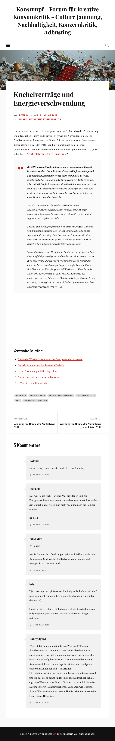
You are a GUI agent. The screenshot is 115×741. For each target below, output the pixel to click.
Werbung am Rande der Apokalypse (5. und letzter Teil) (80, 425)
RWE (18, 400)
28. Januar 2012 (41, 525)
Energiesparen (37, 396)
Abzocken (21, 396)
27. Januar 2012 (47, 115)
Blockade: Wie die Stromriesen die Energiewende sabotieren (50, 359)
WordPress (46, 734)
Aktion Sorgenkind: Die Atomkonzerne (39, 377)
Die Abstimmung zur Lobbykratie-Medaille (41, 365)
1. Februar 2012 (41, 625)
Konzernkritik (52, 119)
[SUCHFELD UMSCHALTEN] (107, 45)
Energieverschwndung (61, 396)
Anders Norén (87, 734)
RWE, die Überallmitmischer (33, 383)
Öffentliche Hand (86, 396)
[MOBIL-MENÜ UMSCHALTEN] (8, 45)
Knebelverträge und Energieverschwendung (49, 98)
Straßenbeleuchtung (35, 400)
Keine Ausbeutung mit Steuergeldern (37, 371)
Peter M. (24, 115)
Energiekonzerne (31, 119)
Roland (34, 461)
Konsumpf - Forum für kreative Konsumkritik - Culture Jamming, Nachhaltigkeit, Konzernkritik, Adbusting (57, 20)
